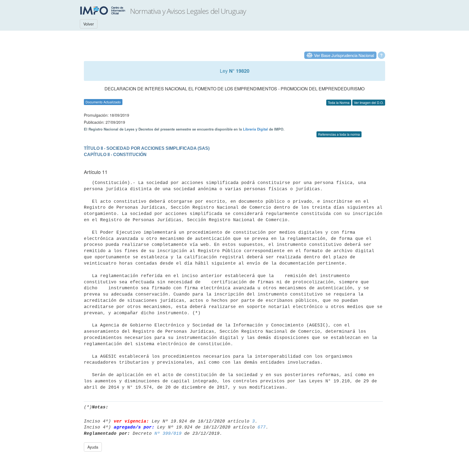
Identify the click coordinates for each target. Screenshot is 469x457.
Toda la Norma (339, 102)
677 (262, 427)
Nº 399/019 (168, 433)
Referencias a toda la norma (339, 134)
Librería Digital (255, 129)
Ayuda (92, 447)
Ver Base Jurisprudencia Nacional (344, 55)
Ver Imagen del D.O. (369, 102)
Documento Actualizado (103, 102)
